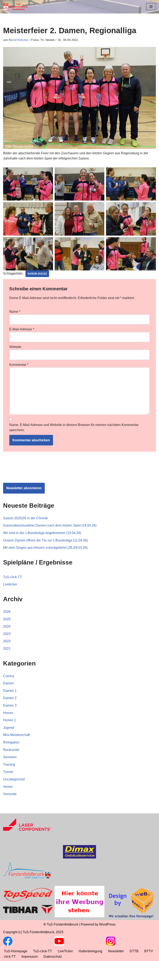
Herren (8, 713)
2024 (7, 626)
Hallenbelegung (90, 951)
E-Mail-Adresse (21, 329)
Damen (8, 683)
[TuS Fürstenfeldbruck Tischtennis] (15, 7)
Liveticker (10, 584)
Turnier (8, 772)
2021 (7, 648)
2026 (7, 611)
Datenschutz (52, 956)
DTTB (134, 951)
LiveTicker (65, 951)
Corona (8, 676)
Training (9, 764)
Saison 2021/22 (37, 273)
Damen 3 (10, 705)
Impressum (30, 956)
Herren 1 (9, 720)
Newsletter (116, 951)
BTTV (148, 951)
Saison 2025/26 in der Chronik (25, 518)
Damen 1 (10, 690)
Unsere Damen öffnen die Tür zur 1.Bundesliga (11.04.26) (45, 540)
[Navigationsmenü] (151, 6)
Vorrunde (10, 794)
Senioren (10, 757)
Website (15, 347)
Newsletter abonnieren (24, 488)
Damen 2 (10, 698)
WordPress (107, 924)
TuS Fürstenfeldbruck (62, 924)
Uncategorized (14, 779)
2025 (7, 619)
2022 (7, 641)
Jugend (8, 727)
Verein (8, 786)
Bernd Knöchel (18, 39)
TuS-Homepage (15, 951)
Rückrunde (11, 750)
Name (14, 311)
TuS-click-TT (12, 577)
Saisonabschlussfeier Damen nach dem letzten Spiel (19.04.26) (49, 525)
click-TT (10, 956)
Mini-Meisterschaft (16, 735)
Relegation (11, 742)
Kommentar (18, 364)
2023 (7, 634)
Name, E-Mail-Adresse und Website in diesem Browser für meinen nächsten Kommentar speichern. (74, 427)
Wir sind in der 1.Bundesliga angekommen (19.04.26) (42, 533)
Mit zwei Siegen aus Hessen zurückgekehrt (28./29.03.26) (45, 547)
